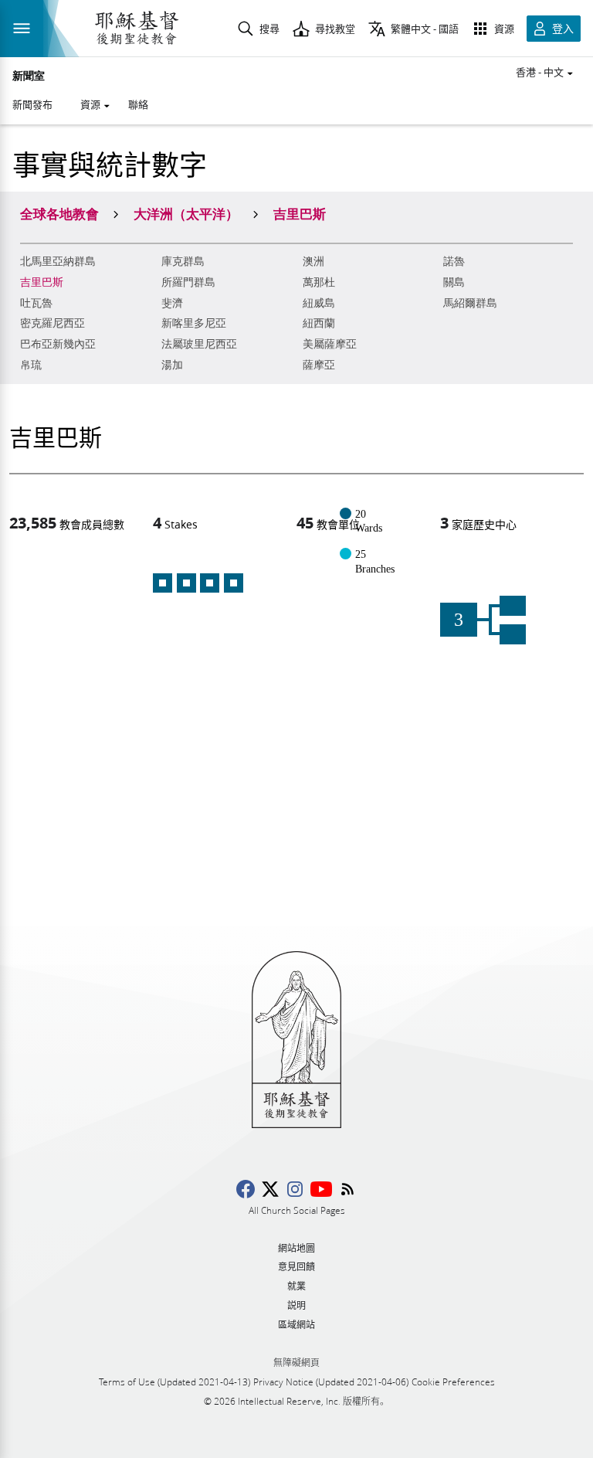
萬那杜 (319, 282)
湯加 (172, 365)
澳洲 (313, 261)
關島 (454, 282)
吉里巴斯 (41, 282)
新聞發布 (32, 104)
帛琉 (31, 365)
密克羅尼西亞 (52, 323)
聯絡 (138, 104)
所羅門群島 (188, 282)
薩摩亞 (319, 365)
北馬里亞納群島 (58, 261)
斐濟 (172, 303)
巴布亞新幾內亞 (58, 344)
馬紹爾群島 (470, 303)
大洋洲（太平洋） (186, 213)
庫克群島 (183, 261)
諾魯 (454, 261)
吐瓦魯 (36, 303)
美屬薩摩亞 (330, 344)
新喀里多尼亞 (193, 323)
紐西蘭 (319, 323)
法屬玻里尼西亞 (199, 344)
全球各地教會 (59, 213)
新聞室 (28, 76)
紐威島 (319, 303)
